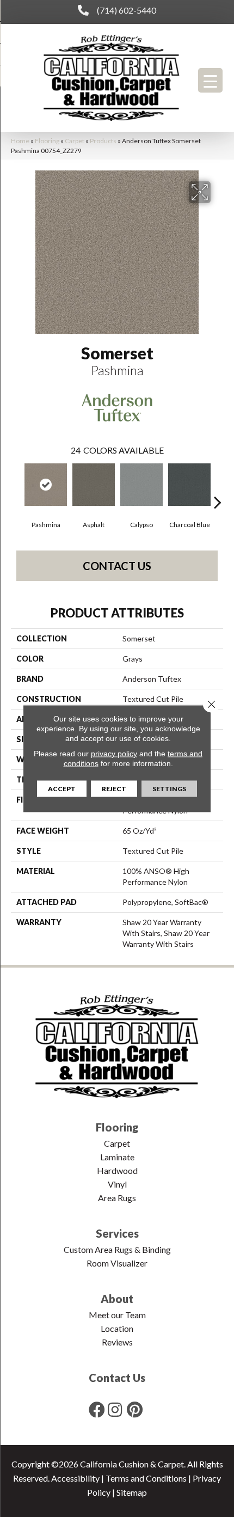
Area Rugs (117, 1197)
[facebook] (97, 1409)
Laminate (117, 1157)
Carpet (74, 141)
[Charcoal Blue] (189, 485)
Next (218, 485)
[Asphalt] (94, 485)
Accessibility (75, 1478)
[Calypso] (141, 485)
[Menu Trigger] (210, 80)
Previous (16, 485)
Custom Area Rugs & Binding (117, 1249)
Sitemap (131, 1492)
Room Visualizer (117, 1263)
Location (117, 1328)
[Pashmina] (46, 485)
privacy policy (114, 753)
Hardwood (117, 1170)
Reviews (117, 1342)
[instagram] (115, 1409)
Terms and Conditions (146, 1478)
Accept (62, 789)
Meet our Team (117, 1315)
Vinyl (117, 1184)
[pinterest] (135, 1409)
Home (20, 141)
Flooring (47, 141)
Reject (114, 789)
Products (103, 141)
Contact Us (117, 565)
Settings (169, 789)
